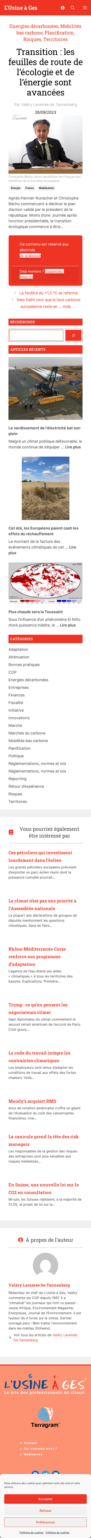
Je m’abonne (30, 255)
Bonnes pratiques (24, 664)
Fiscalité (15, 702)
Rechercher (22, 322)
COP (12, 672)
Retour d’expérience (26, 786)
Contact (30, 1443)
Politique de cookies (31, 1532)
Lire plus (73, 447)
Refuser (46, 1511)
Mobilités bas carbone (28, 740)
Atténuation (18, 657)
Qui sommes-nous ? (40, 1448)
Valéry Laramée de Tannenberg (49, 104)
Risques (32, 39)
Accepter (45, 1499)
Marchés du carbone (26, 733)
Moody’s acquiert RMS (32, 1101)
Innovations (19, 718)
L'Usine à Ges (20, 7)
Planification (59, 33)
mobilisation (46, 188)
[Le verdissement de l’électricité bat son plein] (45, 389)
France (29, 188)
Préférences (45, 1522)
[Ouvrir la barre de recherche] (72, 7)
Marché (15, 725)
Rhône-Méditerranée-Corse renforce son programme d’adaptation (37, 956)
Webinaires (33, 1454)
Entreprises (18, 687)
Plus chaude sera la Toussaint (35, 612)
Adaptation (18, 649)
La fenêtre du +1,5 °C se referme (48, 293)
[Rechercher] (73, 335)
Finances (16, 695)
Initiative (16, 710)
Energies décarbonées (34, 26)
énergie (15, 188)
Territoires (55, 39)
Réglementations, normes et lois (37, 763)
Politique (16, 756)
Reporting (17, 779)
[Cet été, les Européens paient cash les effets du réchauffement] (45, 489)
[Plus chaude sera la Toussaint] (45, 583)
